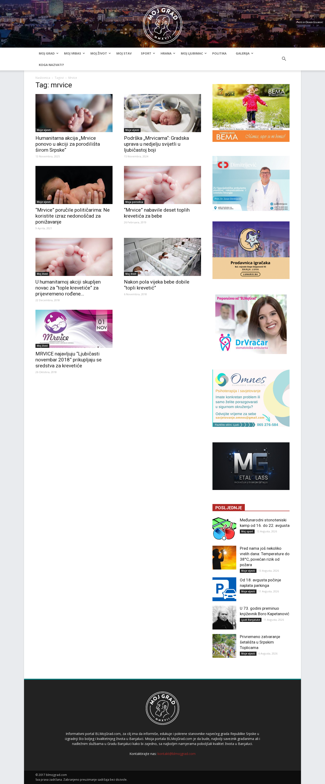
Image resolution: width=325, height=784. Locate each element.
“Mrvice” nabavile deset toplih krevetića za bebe (157, 213)
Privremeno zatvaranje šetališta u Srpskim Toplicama (260, 642)
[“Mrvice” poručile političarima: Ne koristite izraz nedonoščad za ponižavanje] (74, 185)
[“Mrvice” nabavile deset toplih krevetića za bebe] (162, 185)
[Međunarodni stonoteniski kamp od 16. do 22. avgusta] (224, 529)
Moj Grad (47, 53)
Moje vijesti (44, 130)
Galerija (243, 53)
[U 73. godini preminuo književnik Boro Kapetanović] (224, 617)
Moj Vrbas (72, 53)
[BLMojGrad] (162, 22)
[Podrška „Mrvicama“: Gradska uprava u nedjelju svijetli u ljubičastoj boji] (162, 113)
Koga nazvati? (51, 65)
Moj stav (124, 53)
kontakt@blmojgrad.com (177, 753)
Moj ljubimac (192, 53)
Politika (219, 53)
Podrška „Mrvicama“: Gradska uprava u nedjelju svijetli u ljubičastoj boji (156, 144)
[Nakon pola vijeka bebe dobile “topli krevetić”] (162, 257)
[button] (284, 59)
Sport (146, 53)
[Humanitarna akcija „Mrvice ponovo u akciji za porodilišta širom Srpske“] (74, 113)
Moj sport (247, 531)
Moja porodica (134, 202)
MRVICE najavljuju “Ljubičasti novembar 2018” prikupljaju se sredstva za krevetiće (68, 360)
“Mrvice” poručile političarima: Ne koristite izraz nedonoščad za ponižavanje (72, 216)
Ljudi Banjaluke (250, 619)
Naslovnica (42, 78)
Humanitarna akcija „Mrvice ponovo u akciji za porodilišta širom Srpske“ (67, 144)
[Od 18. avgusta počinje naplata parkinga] (224, 589)
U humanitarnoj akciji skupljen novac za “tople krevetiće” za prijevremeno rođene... (68, 288)
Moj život (98, 53)
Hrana (166, 53)
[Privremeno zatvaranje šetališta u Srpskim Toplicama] (224, 646)
